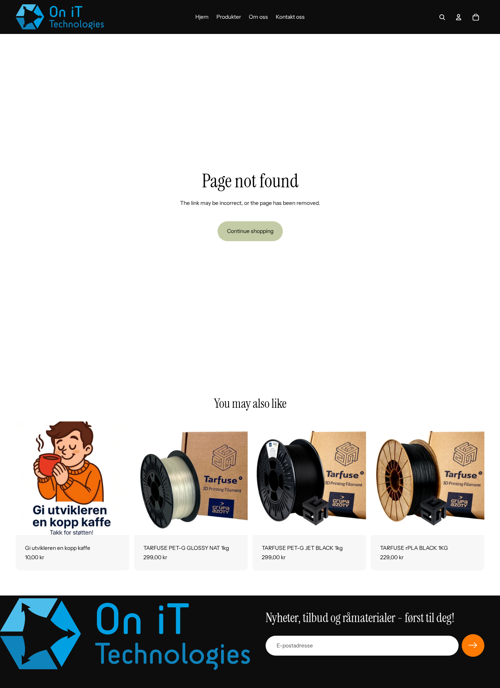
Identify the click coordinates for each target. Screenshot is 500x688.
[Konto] (458, 17)
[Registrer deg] (473, 645)
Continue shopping (250, 231)
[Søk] (442, 17)
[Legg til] (117, 523)
